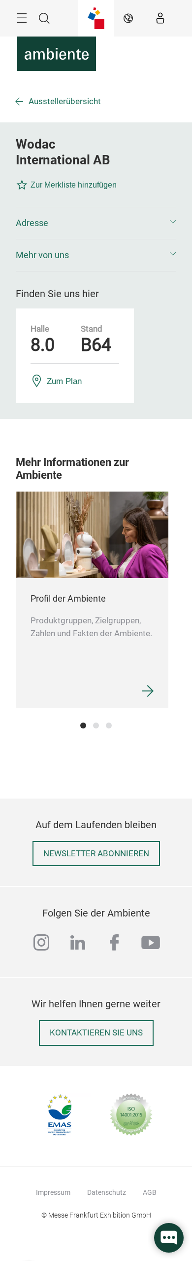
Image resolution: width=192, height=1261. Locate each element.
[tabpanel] (92, 599)
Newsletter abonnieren (96, 853)
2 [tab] (96, 725)
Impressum (53, 1192)
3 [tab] (109, 725)
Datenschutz (106, 1192)
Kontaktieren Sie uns (96, 1032)
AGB (150, 1192)
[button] (96, 223)
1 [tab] (83, 725)
